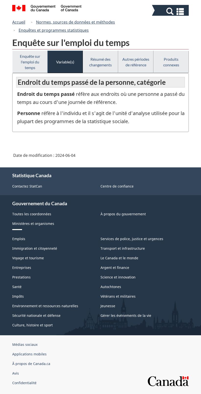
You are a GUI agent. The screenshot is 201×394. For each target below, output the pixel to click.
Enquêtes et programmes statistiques (54, 30)
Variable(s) (65, 61)
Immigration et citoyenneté (34, 248)
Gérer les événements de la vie (125, 315)
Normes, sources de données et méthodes (75, 22)
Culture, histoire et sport (32, 325)
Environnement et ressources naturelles (45, 306)
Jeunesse (107, 306)
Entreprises (21, 267)
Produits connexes (171, 62)
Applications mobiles (29, 354)
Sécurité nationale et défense (36, 315)
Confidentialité (24, 382)
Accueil (18, 22)
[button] (171, 11)
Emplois (18, 238)
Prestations (21, 277)
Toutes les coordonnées (31, 214)
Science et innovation (118, 277)
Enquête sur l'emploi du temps (30, 62)
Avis (15, 373)
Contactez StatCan (27, 186)
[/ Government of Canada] (47, 9)
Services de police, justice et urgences (131, 238)
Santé (17, 286)
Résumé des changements (100, 62)
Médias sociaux (25, 344)
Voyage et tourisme (28, 258)
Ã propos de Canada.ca (31, 363)
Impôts (18, 296)
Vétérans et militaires (118, 296)
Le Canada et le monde (119, 258)
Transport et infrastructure (122, 248)
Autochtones (110, 286)
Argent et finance (114, 267)
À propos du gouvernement (123, 214)
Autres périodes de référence (135, 62)
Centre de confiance (117, 186)
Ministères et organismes (33, 223)
